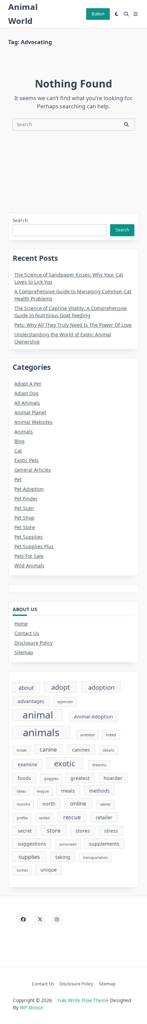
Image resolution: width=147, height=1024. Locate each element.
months (23, 804)
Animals (23, 431)
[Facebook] (23, 919)
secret (25, 830)
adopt (60, 687)
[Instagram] (57, 919)
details (108, 750)
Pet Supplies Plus (34, 546)
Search (20, 220)
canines (81, 749)
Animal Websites (33, 422)
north (48, 803)
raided (44, 818)
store (54, 830)
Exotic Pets (26, 460)
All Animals (27, 403)
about (26, 687)
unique (48, 869)
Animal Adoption (93, 716)
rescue (72, 817)
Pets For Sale (28, 556)
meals (68, 790)
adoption (101, 687)
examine (27, 764)
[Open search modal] (126, 14)
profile (22, 818)
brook (22, 750)
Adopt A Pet (27, 383)
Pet (18, 479)
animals (41, 732)
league (43, 791)
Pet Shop (24, 517)
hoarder (113, 778)
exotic (64, 763)
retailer (104, 817)
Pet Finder (26, 498)
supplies (29, 857)
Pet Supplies (28, 537)
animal (38, 715)
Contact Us (26, 633)
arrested (87, 734)
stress (111, 830)
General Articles (32, 470)
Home (21, 623)
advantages (31, 701)
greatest (80, 778)
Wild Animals (29, 565)
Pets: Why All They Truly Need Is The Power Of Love (73, 325)
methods (99, 790)
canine (48, 749)
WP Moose (31, 1007)
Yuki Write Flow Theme (83, 1000)
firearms (99, 765)
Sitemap (23, 652)
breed (111, 734)
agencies (65, 701)
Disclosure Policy (33, 642)
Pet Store (24, 527)
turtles (22, 870)
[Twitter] (40, 919)
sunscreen (68, 844)
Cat (18, 450)
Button (98, 14)
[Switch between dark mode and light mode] (117, 14)
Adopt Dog (26, 393)
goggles (51, 778)
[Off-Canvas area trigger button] (136, 14)
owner (105, 804)
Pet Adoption (29, 489)
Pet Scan (24, 508)
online (78, 803)
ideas (21, 791)
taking (62, 857)
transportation (95, 857)
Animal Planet (30, 412)
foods (24, 778)
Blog (19, 441)
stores (83, 830)
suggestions (32, 843)
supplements (104, 843)
